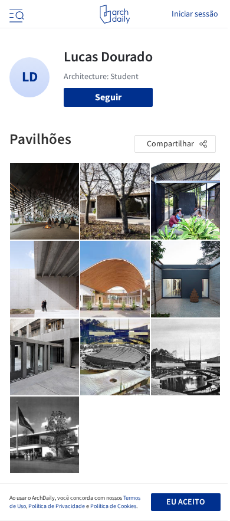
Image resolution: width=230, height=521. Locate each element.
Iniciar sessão (195, 14)
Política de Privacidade (56, 506)
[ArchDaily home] (115, 14)
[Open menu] (15, 14)
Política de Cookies (113, 506)
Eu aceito (185, 502)
